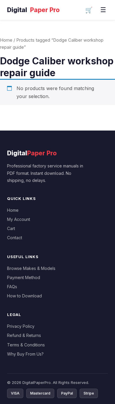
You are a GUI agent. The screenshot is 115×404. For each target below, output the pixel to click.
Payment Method (23, 277)
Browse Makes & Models (31, 268)
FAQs (12, 286)
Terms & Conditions (26, 344)
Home (6, 40)
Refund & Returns (24, 335)
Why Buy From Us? (25, 353)
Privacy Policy (20, 326)
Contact (14, 237)
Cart (11, 228)
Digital (33, 10)
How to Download (24, 295)
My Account (18, 219)
